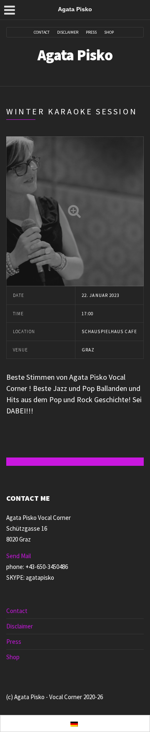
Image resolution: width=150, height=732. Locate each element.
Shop (109, 32)
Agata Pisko (75, 55)
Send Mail (18, 556)
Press (91, 32)
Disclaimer (67, 32)
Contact (42, 32)
